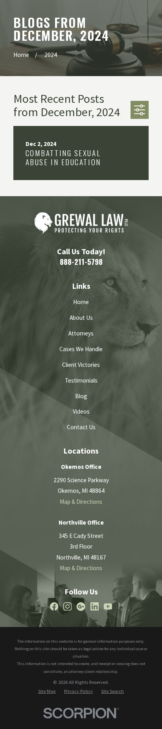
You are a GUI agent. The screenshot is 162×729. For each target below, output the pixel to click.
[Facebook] (54, 606)
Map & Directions (81, 501)
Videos (81, 411)
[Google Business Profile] (81, 606)
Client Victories (81, 364)
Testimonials (81, 380)
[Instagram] (67, 606)
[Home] (80, 222)
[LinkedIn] (94, 606)
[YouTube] (108, 606)
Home (81, 302)
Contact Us (81, 427)
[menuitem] (47, 691)
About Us (81, 317)
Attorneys (81, 333)
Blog (81, 396)
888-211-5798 (81, 261)
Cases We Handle (81, 349)
